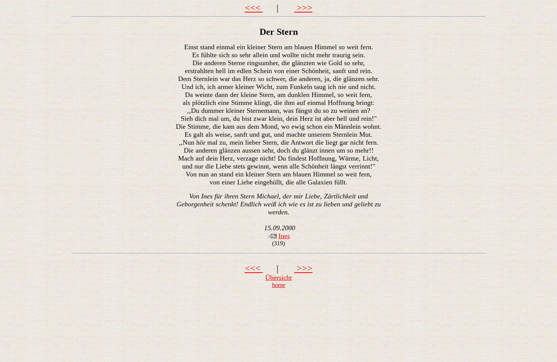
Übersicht (278, 277)
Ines (284, 236)
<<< (254, 8)
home (278, 285)
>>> (303, 8)
